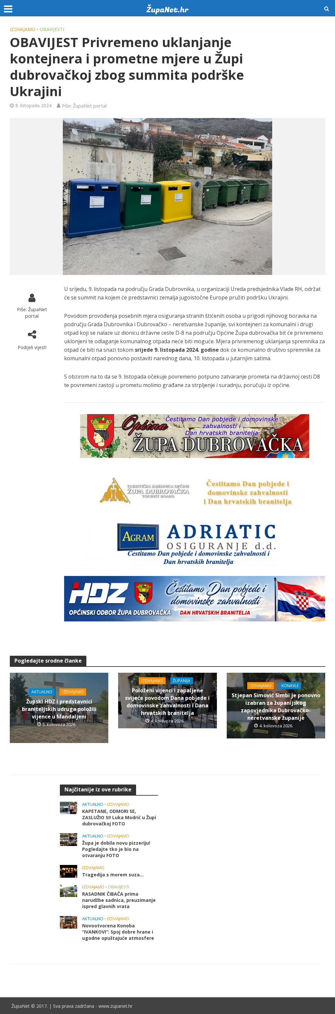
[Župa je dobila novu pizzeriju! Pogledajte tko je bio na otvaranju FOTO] (68, 839)
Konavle (290, 685)
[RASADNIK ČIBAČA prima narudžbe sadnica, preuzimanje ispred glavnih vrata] (68, 890)
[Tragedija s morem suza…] (68, 870)
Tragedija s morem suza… (113, 874)
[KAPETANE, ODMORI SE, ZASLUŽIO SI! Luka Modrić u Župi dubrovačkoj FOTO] (68, 807)
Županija (181, 680)
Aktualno (41, 692)
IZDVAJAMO (22, 29)
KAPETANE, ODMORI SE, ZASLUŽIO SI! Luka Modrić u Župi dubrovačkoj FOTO (119, 817)
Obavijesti (52, 29)
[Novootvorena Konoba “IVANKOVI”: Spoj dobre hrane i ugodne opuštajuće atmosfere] (68, 921)
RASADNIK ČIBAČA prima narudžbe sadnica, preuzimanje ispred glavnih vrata (119, 900)
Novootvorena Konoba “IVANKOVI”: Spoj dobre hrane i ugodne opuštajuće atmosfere (118, 931)
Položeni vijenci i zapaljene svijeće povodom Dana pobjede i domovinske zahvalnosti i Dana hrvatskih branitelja (167, 701)
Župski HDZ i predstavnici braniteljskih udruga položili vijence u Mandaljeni (59, 709)
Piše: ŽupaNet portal (84, 105)
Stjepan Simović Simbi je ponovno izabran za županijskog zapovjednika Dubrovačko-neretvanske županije (276, 706)
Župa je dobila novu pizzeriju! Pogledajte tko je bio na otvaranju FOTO (116, 849)
